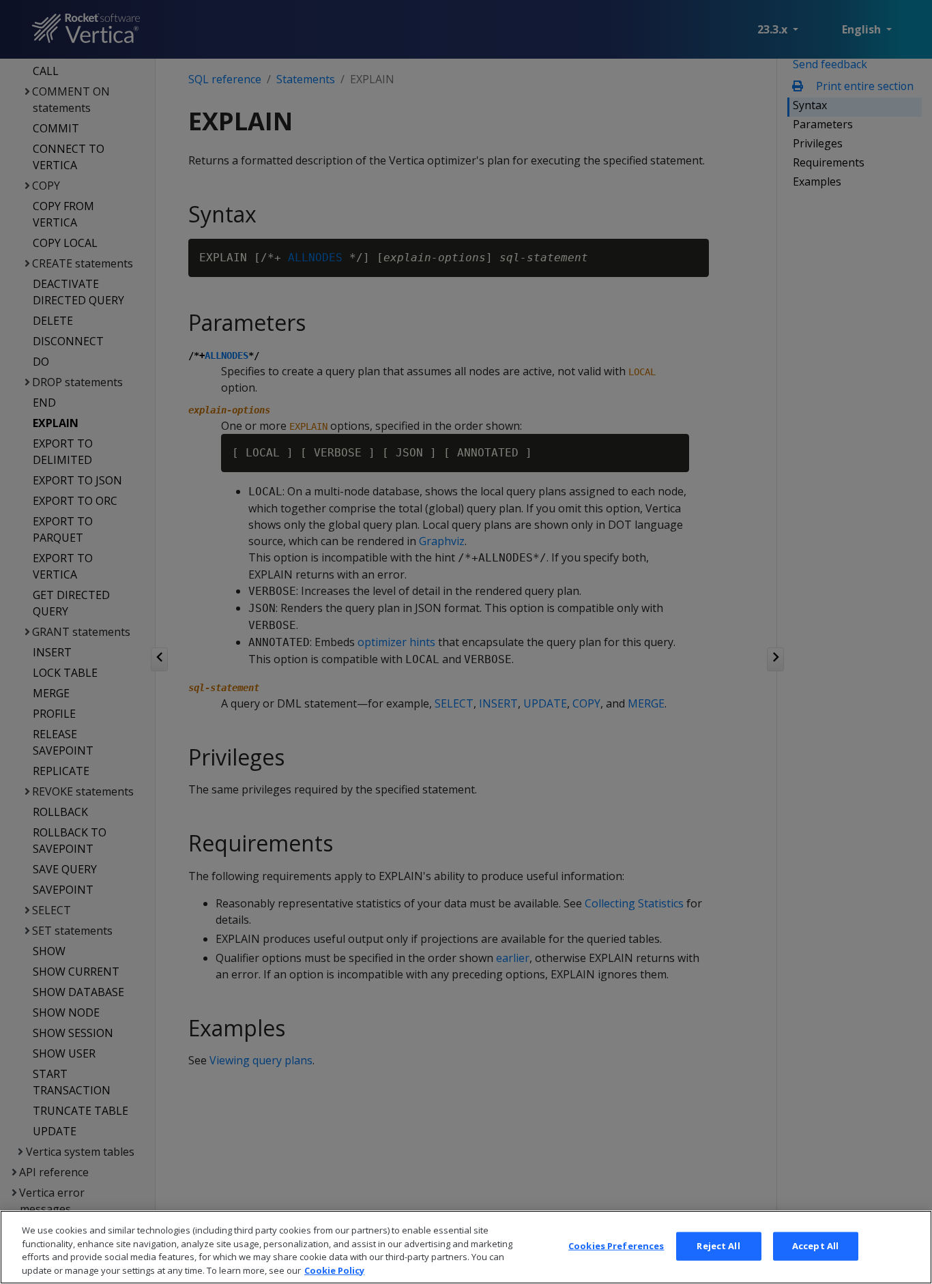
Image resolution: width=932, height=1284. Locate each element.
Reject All (718, 1246)
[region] (466, 1247)
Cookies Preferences (616, 1246)
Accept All (815, 1246)
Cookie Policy (334, 1270)
